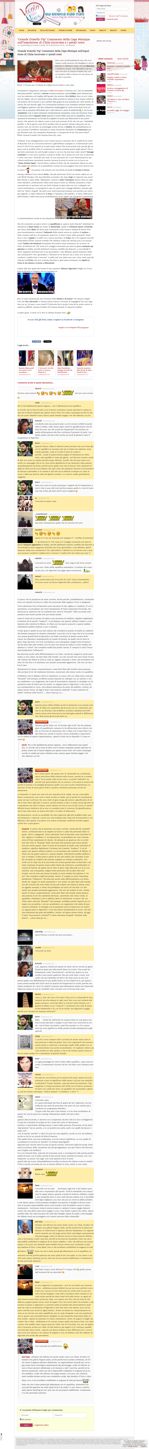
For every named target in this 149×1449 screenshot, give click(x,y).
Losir (37, 1266)
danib (37, 403)
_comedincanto (41, 514)
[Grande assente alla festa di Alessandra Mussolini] (85, 358)
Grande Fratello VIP (41, 45)
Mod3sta (118, 66)
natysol (38, 576)
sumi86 (38, 948)
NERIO (117, 88)
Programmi (81, 30)
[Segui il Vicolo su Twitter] (108, 47)
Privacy (1, 1437)
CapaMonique (25, 45)
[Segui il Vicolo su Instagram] (124, 47)
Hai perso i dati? (114, 16)
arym (37, 1059)
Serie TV (102, 30)
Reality (113, 30)
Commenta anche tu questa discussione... (35, 383)
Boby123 (38, 421)
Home (21, 30)
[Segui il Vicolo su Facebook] (100, 47)
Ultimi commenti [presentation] (105, 59)
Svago (92, 30)
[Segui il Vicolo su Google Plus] (116, 47)
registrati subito (112, 19)
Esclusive (32, 30)
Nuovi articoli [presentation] (122, 59)
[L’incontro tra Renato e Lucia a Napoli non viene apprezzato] (46, 358)
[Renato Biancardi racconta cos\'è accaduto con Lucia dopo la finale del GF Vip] (27, 358)
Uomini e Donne (65, 30)
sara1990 (38, 530)
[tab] (105, 59)
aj (35, 498)
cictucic (38, 1074)
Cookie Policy (132, 1446)
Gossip (123, 30)
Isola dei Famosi (47, 30)
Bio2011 (38, 994)
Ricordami (101, 16)
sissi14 (37, 1097)
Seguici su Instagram (67, 327)
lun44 (37, 443)
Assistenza (124, 16)
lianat (37, 1185)
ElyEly (37, 1036)
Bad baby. (39, 1222)
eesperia (38, 592)
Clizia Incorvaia (56, 91)
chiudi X (143, 1446)
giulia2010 (39, 1169)
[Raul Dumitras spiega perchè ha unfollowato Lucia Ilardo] (65, 358)
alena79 (38, 388)
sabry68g (39, 932)
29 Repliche (70, 45)
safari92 (38, 558)
